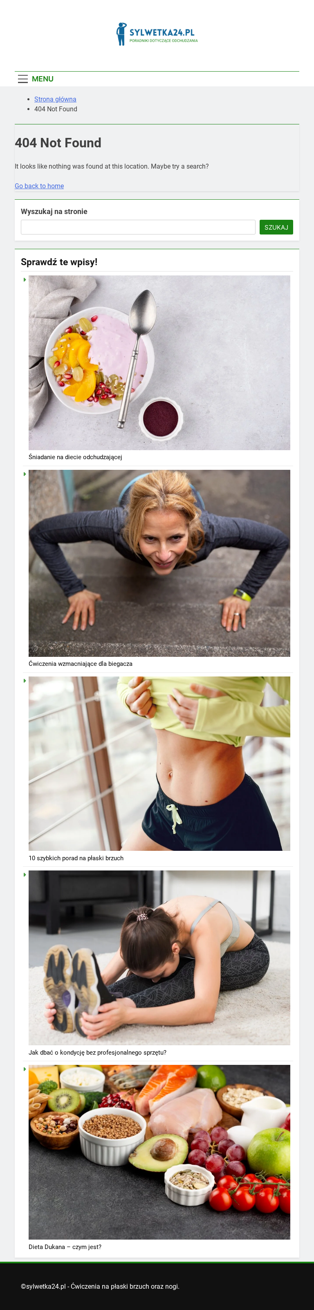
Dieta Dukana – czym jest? (65, 1247)
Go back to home (39, 186)
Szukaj (276, 227)
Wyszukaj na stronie (54, 211)
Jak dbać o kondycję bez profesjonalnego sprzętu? (97, 1052)
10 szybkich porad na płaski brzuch (76, 858)
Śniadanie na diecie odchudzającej (75, 457)
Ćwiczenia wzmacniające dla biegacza (80, 663)
